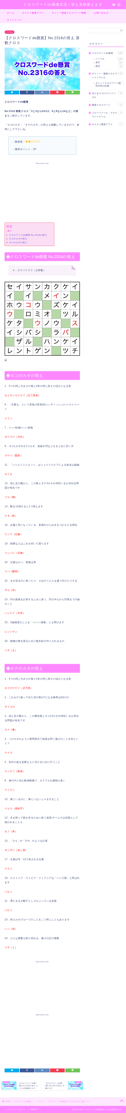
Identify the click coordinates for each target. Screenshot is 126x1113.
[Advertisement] (42, 191)
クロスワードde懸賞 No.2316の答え (28, 235)
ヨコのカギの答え (18, 238)
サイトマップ (14, 20)
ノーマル (9, 32)
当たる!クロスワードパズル (107, 95)
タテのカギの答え (18, 242)
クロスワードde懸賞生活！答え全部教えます (63, 4)
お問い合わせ (101, 12)
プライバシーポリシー (16, 1109)
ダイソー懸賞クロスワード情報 (69, 12)
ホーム (10, 12)
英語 (108, 66)
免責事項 (34, 1109)
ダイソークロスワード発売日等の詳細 (108, 84)
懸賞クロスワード (107, 105)
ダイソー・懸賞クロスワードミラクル (107, 76)
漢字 (108, 62)
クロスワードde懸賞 (107, 53)
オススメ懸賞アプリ (33, 12)
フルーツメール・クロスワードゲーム (107, 115)
